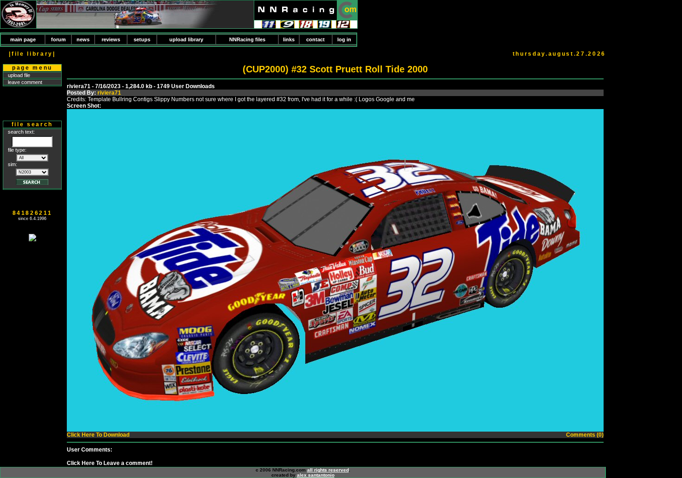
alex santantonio (316, 475)
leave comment (25, 82)
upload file (19, 75)
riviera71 (109, 93)
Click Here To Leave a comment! (110, 463)
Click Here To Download (98, 435)
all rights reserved (328, 469)
